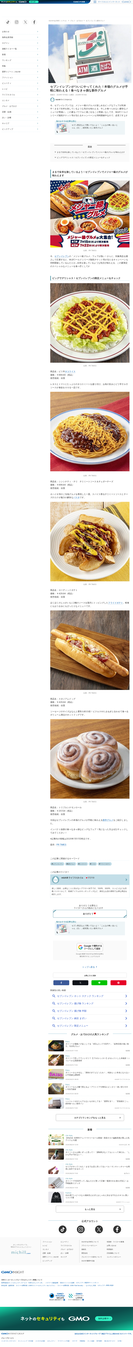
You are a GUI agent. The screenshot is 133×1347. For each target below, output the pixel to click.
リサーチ (74, 1341)
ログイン (5, 43)
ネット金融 (91, 1341)
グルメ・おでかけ (9, 106)
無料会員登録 (7, 37)
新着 (4, 54)
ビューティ (6, 83)
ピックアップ (7, 129)
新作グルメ (108, 820)
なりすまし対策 (91, 1285)
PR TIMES (61, 844)
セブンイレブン (61, 256)
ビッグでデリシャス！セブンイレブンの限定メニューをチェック (83, 157)
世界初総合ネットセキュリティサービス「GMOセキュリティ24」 (22, 1283)
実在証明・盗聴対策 (7, 1285)
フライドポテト (115, 602)
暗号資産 (99, 1341)
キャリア (5, 123)
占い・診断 (6, 117)
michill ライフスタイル (63, 100)
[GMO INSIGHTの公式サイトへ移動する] (12, 1272)
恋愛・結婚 (6, 112)
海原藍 (128, 1051)
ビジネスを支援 (40, 1341)
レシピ (5, 89)
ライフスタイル (8, 94)
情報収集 (82, 1341)
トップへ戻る (88, 967)
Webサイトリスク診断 (67, 1283)
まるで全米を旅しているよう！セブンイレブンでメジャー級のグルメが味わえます (91, 152)
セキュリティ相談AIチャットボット (87, 1282)
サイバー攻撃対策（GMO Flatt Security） (71, 1285)
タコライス (70, 371)
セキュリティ (51, 1341)
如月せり (127, 1173)
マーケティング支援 (63, 1341)
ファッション (7, 77)
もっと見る (90, 1209)
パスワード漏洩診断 (51, 1283)
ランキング (6, 60)
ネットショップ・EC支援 (25, 1341)
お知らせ (5, 31)
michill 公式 (123, 1145)
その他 (119, 1341)
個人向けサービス (109, 1341)
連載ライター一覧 (9, 49)
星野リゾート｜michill (11, 72)
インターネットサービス (8, 1341)
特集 (4, 66)
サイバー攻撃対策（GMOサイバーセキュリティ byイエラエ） (36, 1285)
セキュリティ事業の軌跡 (105, 1285)
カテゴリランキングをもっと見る (90, 1117)
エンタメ (5, 100)
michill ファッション (123, 1202)
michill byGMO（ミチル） (58, 21)
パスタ (76, 497)
